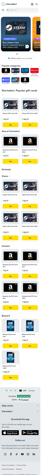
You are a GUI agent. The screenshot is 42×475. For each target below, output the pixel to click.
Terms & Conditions (8, 465)
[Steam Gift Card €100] (30, 104)
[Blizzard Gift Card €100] (10, 357)
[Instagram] (6, 454)
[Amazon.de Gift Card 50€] (11, 287)
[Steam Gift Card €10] (11, 186)
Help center (7, 405)
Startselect (7, 411)
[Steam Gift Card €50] (11, 217)
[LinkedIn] (34, 454)
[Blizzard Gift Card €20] (10, 325)
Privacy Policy (21, 465)
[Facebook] (12, 454)
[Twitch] (29, 454)
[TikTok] (17, 454)
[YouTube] (23, 454)
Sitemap (19, 469)
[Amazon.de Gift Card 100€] (30, 141)
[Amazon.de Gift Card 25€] (11, 141)
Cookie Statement (8, 469)
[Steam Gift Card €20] (11, 104)
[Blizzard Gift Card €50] (30, 325)
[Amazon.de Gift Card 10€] (11, 255)
